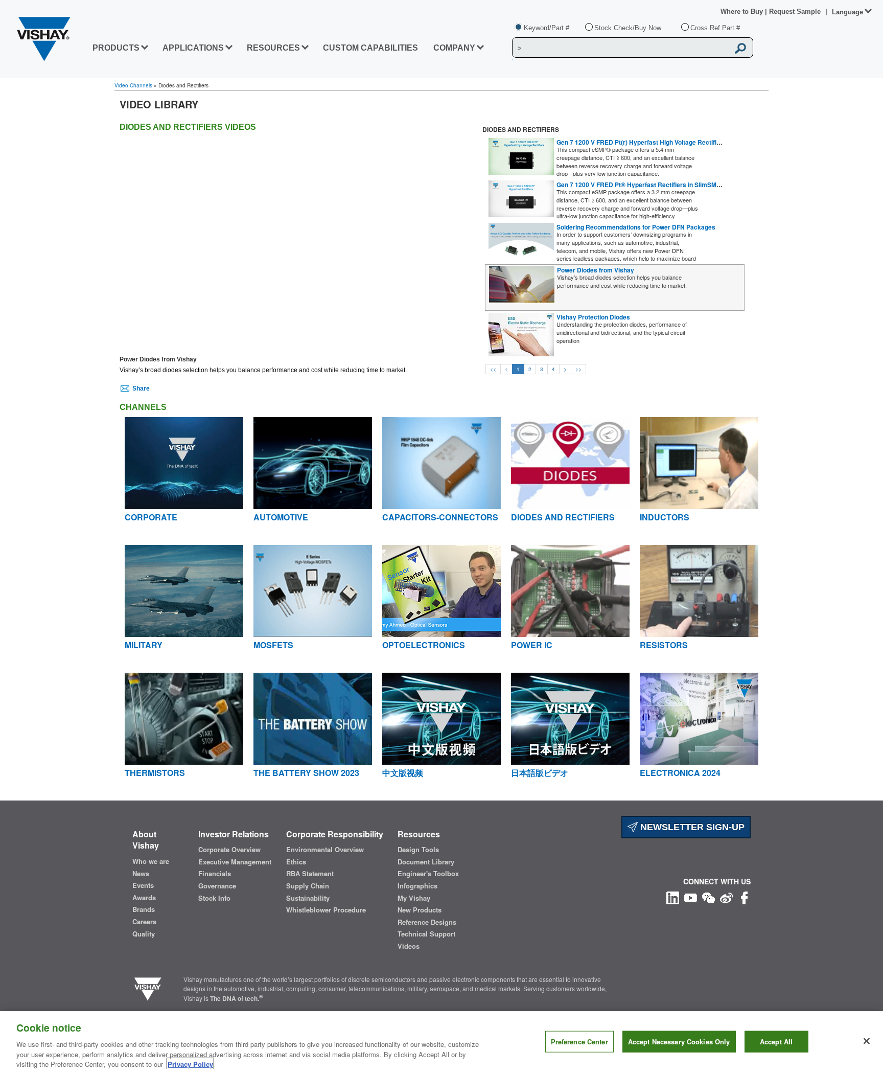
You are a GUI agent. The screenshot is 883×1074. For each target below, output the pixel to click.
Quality (143, 934)
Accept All (776, 1041)
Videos (409, 946)
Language (847, 12)
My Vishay (414, 898)
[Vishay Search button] (740, 48)
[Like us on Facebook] (744, 897)
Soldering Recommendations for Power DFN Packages (635, 227)
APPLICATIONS (193, 47)
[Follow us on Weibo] (726, 897)
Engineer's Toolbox (428, 873)
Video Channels (133, 85)
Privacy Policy (190, 1063)
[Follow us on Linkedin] (672, 897)
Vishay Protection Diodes (593, 317)
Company (454, 47)
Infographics (417, 885)
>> (578, 369)
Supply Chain (307, 885)
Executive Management (234, 861)
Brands (143, 909)
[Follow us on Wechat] (708, 897)
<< (493, 369)
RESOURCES (273, 47)
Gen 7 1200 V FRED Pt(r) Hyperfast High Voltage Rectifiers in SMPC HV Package (672, 142)
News (140, 873)
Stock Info (214, 898)
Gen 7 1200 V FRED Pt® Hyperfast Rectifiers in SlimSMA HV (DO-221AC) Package (675, 184)
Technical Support (426, 934)
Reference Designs (427, 922)
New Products (420, 910)
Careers (144, 921)
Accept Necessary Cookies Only (679, 1041)
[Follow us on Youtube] (690, 897)
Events (143, 885)
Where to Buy (743, 11)
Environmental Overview (325, 849)
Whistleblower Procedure (326, 910)
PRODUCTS (116, 47)
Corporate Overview (229, 849)
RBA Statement (310, 873)
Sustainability (308, 898)
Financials (214, 873)
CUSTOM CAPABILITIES (370, 47)
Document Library (426, 861)
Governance (217, 885)
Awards (144, 897)
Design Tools (418, 849)
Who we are (150, 861)
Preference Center (579, 1041)
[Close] (866, 1041)
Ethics (296, 861)
